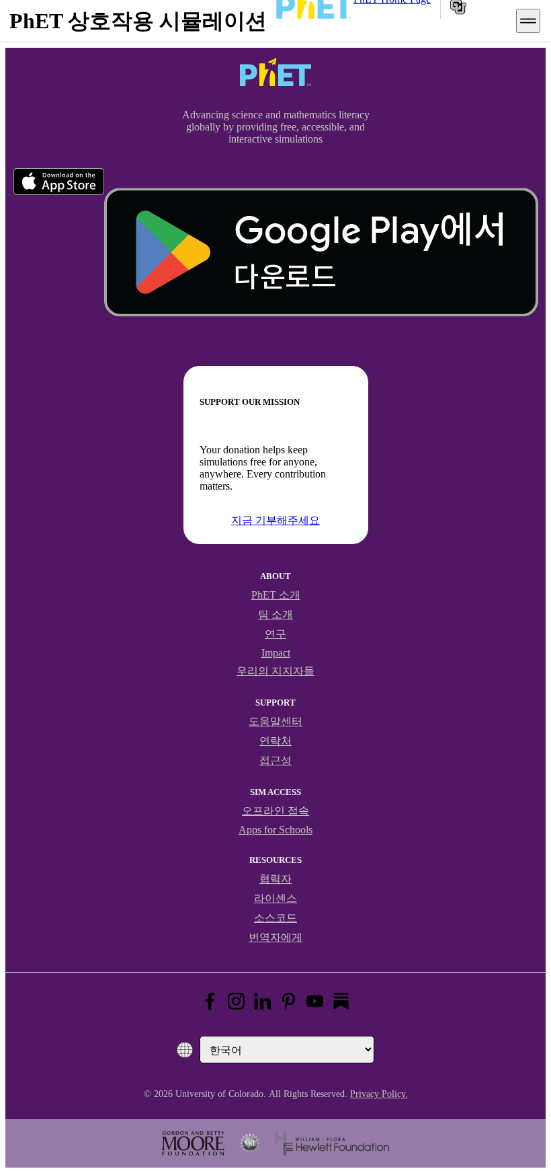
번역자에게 (275, 937)
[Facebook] (210, 1001)
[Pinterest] (288, 1001)
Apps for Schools (275, 829)
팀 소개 (275, 614)
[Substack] (341, 1001)
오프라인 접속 (275, 811)
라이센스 (275, 898)
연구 (275, 634)
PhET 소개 (275, 595)
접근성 (275, 760)
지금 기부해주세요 (275, 520)
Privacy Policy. (379, 1094)
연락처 (275, 741)
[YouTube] (314, 1001)
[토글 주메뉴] (528, 21)
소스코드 (275, 917)
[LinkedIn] (262, 1001)
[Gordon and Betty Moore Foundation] (193, 1143)
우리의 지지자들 (275, 671)
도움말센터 (275, 721)
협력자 (275, 878)
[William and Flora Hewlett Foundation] (332, 1143)
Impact (275, 652)
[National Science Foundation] (250, 1143)
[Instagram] (236, 1001)
